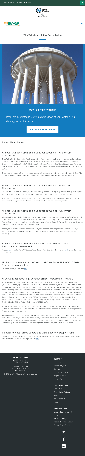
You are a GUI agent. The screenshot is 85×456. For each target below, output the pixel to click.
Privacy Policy (59, 379)
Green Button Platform (62, 392)
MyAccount (58, 395)
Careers (57, 369)
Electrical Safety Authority (63, 412)
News (56, 402)
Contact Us (58, 389)
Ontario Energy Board (62, 425)
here (25, 269)
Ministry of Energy (60, 419)
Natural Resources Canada (63, 422)
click (8, 250)
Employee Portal (60, 376)
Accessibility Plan (60, 366)
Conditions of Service (62, 372)
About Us (57, 362)
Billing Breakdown (42, 129)
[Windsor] (42, 10)
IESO (56, 415)
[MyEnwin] (12, 24)
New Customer (59, 399)
